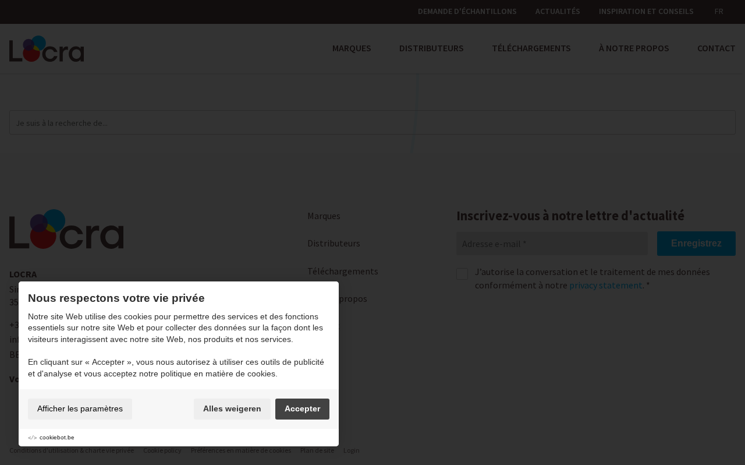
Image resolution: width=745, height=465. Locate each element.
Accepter (302, 408)
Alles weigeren (232, 408)
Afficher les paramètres (80, 408)
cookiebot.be (57, 437)
